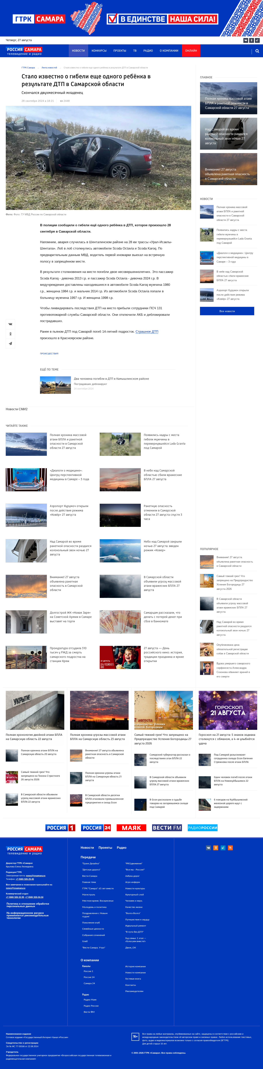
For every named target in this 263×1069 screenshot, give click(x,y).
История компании (135, 966)
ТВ (135, 50)
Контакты (130, 985)
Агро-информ (132, 882)
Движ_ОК (130, 947)
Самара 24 (89, 983)
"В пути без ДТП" (134, 932)
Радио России (91, 1006)
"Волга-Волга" (132, 913)
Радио (148, 50)
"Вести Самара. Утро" (93, 947)
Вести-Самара (89, 876)
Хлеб (85, 941)
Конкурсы (99, 50)
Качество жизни (133, 907)
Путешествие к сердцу (137, 919)
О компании (169, 50)
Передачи (88, 857)
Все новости (227, 311)
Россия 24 (89, 977)
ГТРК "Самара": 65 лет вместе (98, 888)
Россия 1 (88, 971)
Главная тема (89, 882)
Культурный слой (134, 894)
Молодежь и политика (94, 907)
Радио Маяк (90, 1000)
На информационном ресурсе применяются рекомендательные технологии (28, 915)
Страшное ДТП (147, 331)
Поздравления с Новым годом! (94, 914)
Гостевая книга (133, 979)
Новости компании (135, 972)
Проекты (119, 50)
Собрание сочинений (93, 935)
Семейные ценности (93, 929)
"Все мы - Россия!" (135, 869)
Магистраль (88, 894)
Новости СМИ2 (17, 409)
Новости (78, 50)
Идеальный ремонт (135, 926)
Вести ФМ (89, 1012)
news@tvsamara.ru (35, 875)
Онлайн (191, 50)
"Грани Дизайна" (91, 863)
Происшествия (49, 353)
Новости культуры (135, 888)
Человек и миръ (133, 901)
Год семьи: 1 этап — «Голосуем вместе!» (135, 939)
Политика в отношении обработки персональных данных (28, 905)
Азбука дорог (132, 876)
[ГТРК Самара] (24, 51)
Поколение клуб (91, 922)
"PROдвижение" (133, 863)
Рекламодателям (134, 991)
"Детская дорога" (91, 869)
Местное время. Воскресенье (97, 901)
